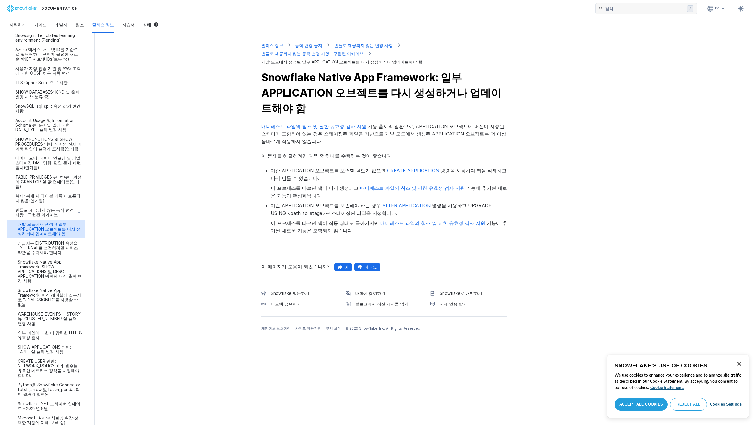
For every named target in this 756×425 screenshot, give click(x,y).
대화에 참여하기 (370, 293)
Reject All (688, 404)
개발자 (61, 24)
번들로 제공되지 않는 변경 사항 (363, 45)
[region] (678, 386)
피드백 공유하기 (286, 303)
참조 (80, 24)
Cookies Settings (726, 404)
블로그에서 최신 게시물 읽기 (381, 303)
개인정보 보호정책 (276, 328)
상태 (147, 24)
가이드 (40, 24)
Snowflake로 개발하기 (461, 293)
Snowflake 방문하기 (290, 293)
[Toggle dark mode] (741, 8)
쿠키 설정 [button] (333, 328)
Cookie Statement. (667, 388)
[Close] (739, 363)
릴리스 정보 (103, 24)
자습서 (128, 24)
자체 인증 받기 (453, 303)
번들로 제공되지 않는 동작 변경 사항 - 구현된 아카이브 (312, 53)
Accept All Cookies (641, 404)
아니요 (370, 266)
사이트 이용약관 (308, 328)
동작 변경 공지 (308, 45)
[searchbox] (645, 8)
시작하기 (17, 24)
